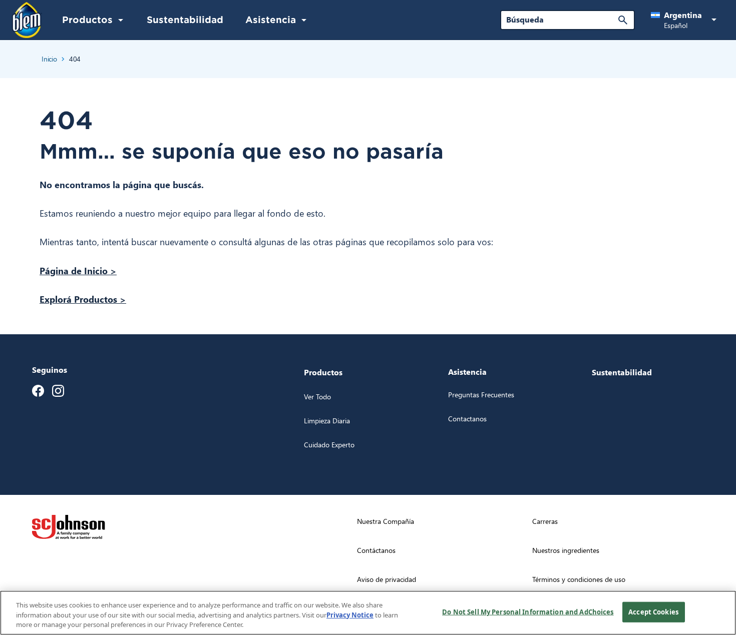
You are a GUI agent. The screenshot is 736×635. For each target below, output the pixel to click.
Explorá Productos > (83, 299)
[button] (685, 20)
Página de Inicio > (78, 270)
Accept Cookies (653, 611)
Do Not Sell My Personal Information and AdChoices (527, 611)
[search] (623, 20)
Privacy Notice (350, 614)
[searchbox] (561, 19)
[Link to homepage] (27, 20)
